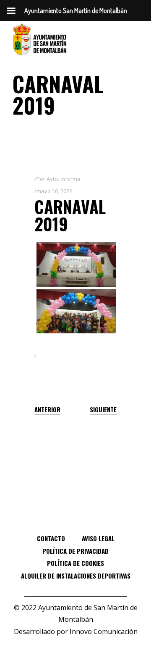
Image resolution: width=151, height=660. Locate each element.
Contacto (51, 538)
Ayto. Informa (64, 179)
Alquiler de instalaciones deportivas (75, 575)
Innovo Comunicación (104, 631)
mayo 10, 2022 (54, 191)
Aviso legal (98, 538)
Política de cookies (75, 563)
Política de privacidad (75, 550)
